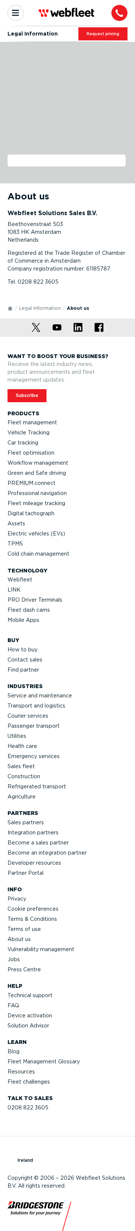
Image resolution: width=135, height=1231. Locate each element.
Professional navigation (37, 493)
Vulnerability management (41, 949)
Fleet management (32, 422)
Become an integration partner (47, 853)
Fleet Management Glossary (44, 1061)
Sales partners (26, 822)
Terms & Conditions (32, 919)
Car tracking (23, 443)
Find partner (23, 670)
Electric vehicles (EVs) (36, 534)
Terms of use (24, 929)
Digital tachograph (31, 513)
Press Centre (24, 969)
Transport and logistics (36, 706)
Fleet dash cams (29, 610)
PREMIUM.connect (32, 483)
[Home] (10, 308)
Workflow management (38, 463)
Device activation (30, 1015)
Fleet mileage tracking (36, 503)
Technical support (30, 995)
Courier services (28, 716)
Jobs (14, 959)
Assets (16, 523)
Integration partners (33, 833)
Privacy (17, 899)
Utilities (17, 736)
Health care (22, 746)
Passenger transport (34, 726)
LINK (14, 590)
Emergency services (34, 756)
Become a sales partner (38, 843)
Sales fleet (21, 766)
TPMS (15, 544)
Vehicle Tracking (29, 433)
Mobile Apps (23, 620)
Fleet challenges (29, 1082)
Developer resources (34, 863)
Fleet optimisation (31, 453)
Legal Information (40, 308)
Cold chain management (38, 554)
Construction (24, 776)
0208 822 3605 (28, 1108)
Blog (14, 1051)
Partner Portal (26, 873)
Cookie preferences (33, 909)
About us (19, 939)
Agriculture (22, 797)
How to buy (23, 650)
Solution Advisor (28, 1026)
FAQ (13, 1005)
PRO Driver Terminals (35, 600)
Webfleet (20, 580)
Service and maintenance (40, 696)
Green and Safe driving (37, 473)
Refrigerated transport (37, 786)
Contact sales (25, 660)
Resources (21, 1072)
